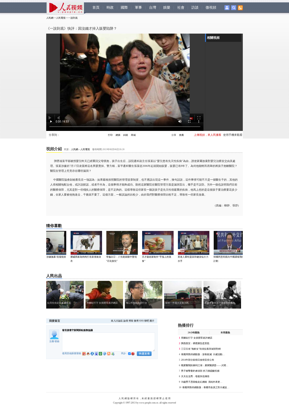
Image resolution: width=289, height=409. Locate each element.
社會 (180, 7)
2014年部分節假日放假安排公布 (197, 359)
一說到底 (73, 18)
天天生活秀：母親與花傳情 (195, 376)
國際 (124, 7)
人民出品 (54, 276)
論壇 (125, 320)
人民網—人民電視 (80, 149)
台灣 (152, 7)
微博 (136, 320)
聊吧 (146, 320)
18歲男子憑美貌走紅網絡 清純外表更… (201, 382)
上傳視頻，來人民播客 (207, 134)
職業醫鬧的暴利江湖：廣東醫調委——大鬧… (204, 365)
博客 (131, 320)
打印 (110, 135)
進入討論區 (117, 320)
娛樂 (166, 7)
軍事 (138, 7)
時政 (110, 7)
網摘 (118, 135)
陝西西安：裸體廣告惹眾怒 (195, 343)
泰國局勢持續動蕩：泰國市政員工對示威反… (205, 387)
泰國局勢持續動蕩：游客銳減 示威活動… (203, 354)
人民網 (49, 18)
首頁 (95, 7)
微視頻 (211, 7)
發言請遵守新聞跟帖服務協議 (77, 330)
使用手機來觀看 (232, 134)
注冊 (51, 341)
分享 (173, 135)
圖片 (152, 320)
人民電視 (60, 18)
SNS (141, 320)
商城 (133, 135)
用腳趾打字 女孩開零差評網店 (196, 337)
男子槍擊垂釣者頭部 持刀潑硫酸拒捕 (200, 370)
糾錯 (125, 135)
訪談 (195, 7)
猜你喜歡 (54, 225)
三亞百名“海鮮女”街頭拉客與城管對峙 (201, 348)
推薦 (181, 135)
